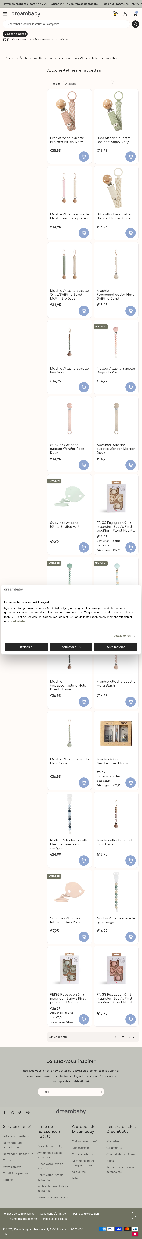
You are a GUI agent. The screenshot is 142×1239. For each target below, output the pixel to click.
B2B (6, 39)
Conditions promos (15, 1173)
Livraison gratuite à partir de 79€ (25, 3)
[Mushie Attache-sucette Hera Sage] (69, 733)
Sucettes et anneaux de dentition (55, 58)
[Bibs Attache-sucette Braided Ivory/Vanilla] (116, 188)
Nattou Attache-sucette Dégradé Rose (116, 370)
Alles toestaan (116, 646)
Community (114, 1147)
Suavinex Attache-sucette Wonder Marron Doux (116, 448)
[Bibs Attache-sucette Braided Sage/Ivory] (116, 111)
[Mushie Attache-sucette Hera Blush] (116, 655)
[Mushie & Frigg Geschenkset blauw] (116, 733)
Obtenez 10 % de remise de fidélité (74, 3)
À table (24, 58)
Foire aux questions (16, 1136)
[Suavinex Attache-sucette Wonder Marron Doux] (116, 418)
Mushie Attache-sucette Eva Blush (116, 842)
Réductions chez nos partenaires (120, 1169)
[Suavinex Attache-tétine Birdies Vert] (69, 496)
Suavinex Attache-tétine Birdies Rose (65, 920)
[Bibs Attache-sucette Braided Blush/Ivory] (69, 111)
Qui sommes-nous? (85, 1141)
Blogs (110, 1160)
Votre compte (12, 1166)
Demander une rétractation (13, 1145)
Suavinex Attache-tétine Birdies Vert (65, 524)
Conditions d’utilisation (53, 1213)
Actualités (79, 1171)
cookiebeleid (18, 621)
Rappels (8, 1179)
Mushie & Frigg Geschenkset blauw (112, 761)
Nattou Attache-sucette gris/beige (116, 920)
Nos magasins (81, 1147)
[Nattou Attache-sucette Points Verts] (116, 579)
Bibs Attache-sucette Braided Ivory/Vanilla (114, 216)
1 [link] (115, 1037)
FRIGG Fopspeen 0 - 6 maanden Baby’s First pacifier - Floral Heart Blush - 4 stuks (114, 998)
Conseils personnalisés (52, 1197)
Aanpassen (69, 646)
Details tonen (122, 635)
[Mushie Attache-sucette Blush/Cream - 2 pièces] (69, 188)
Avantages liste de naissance (49, 1155)
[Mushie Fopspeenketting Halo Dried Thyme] (69, 655)
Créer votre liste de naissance (50, 1166)
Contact (8, 1160)
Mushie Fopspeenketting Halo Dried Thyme (68, 685)
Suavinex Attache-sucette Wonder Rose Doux (67, 448)
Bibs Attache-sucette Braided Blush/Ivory (67, 140)
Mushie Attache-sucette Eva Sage (69, 370)
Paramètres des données (23, 1218)
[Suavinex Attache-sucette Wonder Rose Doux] (69, 418)
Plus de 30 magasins (115, 3)
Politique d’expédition (86, 1213)
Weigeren (26, 646)
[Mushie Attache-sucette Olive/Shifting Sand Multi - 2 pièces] (69, 264)
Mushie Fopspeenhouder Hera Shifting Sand (115, 294)
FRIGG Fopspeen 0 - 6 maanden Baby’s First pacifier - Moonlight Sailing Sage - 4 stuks (68, 998)
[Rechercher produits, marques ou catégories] (135, 24)
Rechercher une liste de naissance (53, 1188)
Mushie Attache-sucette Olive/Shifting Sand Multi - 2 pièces (69, 294)
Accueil (11, 58)
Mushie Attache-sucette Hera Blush (116, 683)
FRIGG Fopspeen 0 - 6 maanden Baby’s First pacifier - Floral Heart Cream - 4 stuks (114, 527)
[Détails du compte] (125, 14)
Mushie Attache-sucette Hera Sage (69, 761)
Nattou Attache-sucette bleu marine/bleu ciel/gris (69, 844)
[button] (7, 14)
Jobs (75, 1178)
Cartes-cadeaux (82, 1154)
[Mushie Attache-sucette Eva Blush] (116, 814)
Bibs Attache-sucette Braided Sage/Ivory (114, 140)
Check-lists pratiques (120, 1154)
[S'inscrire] (100, 1092)
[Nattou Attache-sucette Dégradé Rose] (116, 342)
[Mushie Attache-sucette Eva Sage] (69, 342)
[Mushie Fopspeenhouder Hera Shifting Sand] (116, 264)
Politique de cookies (55, 1218)
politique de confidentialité (70, 1081)
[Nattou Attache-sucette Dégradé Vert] (69, 579)
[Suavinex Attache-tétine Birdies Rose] (69, 892)
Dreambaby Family (49, 1146)
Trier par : (55, 83)
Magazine (112, 1141)
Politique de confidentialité (18, 1213)
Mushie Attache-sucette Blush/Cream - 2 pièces (69, 216)
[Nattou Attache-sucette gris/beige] (116, 892)
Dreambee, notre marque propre (83, 1163)
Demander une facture (18, 1153)
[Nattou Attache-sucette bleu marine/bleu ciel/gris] (69, 814)
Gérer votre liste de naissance (50, 1177)
